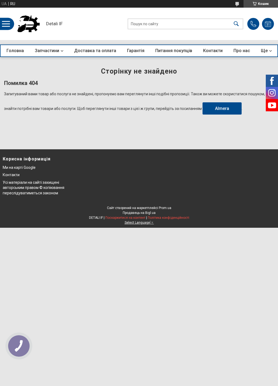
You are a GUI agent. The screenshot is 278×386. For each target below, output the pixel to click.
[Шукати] (236, 24)
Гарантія (135, 50)
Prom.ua (165, 208)
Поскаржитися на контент (125, 218)
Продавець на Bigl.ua (139, 213)
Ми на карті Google (19, 167)
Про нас (241, 50)
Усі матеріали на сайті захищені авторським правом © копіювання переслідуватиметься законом (33, 187)
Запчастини (47, 50)
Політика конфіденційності (168, 218)
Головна (15, 50)
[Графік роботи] (268, 24)
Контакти (213, 50)
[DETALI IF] (28, 23)
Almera (222, 108)
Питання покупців (173, 50)
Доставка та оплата (95, 50)
